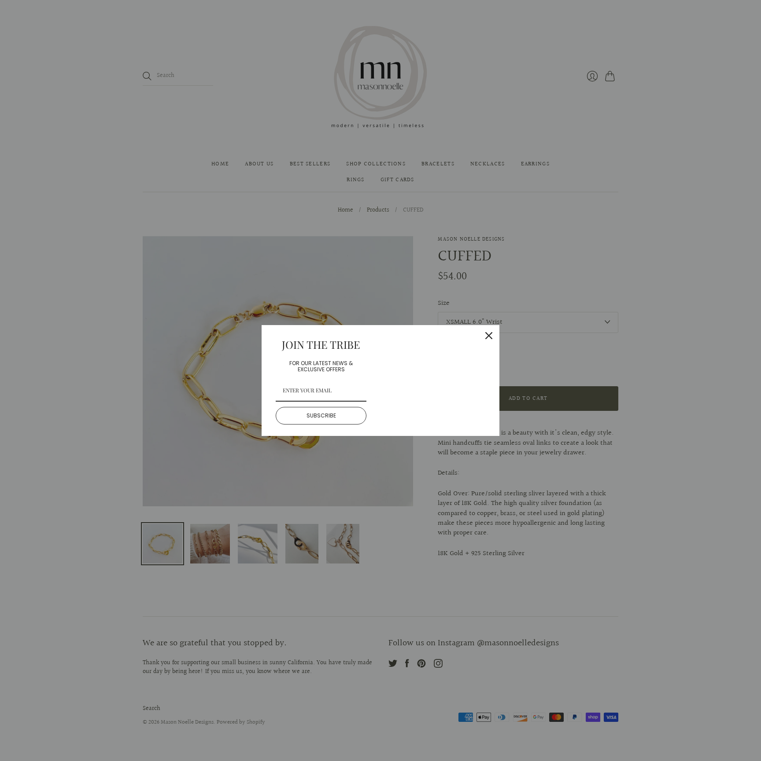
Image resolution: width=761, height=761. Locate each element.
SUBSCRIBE (321, 415)
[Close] (488, 335)
